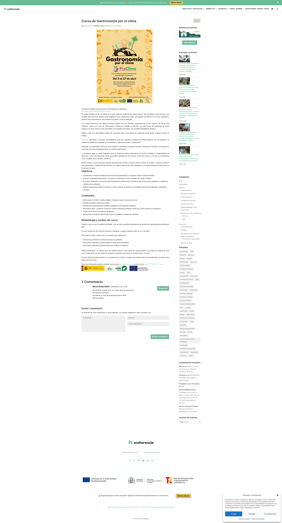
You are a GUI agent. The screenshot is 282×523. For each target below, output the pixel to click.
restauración (183, 345)
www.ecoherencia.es (126, 264)
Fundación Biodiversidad (187, 304)
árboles (191, 356)
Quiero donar (183, 496)
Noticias (107, 26)
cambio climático (185, 265)
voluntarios (183, 356)
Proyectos (182, 224)
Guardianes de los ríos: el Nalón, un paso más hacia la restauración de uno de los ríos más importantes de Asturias (189, 397)
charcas (182, 272)
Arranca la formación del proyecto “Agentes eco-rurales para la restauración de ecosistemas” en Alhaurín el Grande (189, 89)
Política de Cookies (244, 519)
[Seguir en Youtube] (143, 460)
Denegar (252, 514)
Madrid (192, 311)
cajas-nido (193, 262)
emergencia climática (186, 297)
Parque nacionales (187, 204)
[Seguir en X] (134, 460)
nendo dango (191, 314)
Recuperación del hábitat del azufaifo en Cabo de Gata (189, 377)
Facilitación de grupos (188, 200)
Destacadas (183, 184)
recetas (190, 332)
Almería (185, 216)
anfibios (182, 258)
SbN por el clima (186, 243)
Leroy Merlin (183, 311)
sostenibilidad (184, 352)
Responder (163, 288)
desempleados (184, 283)
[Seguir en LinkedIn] (147, 460)
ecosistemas (193, 290)
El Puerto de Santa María (191, 239)
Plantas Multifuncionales (187, 328)
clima (188, 272)
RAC (182, 386)
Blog (180, 181)
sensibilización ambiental (187, 348)
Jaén (184, 219)
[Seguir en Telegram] (152, 460)
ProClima (85, 140)
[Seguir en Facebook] (130, 460)
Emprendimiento (186, 197)
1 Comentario (116, 26)
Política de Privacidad (257, 519)
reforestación (184, 335)
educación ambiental (186, 293)
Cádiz (197, 279)
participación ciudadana (187, 318)
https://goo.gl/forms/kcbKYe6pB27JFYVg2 (96, 111)
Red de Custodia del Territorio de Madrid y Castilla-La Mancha (189, 369)
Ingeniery (146, 518)
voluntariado (194, 352)
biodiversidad (184, 262)
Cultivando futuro (187, 227)
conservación (184, 276)
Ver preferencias (270, 514)
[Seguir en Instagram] (139, 460)
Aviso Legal (111, 507)
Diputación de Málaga (186, 286)
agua (191, 251)
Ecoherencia (88, 26)
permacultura (184, 321)
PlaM (191, 321)
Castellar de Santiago (186, 269)
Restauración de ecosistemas (191, 213)
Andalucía (191, 255)
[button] (277, 495)
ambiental (183, 255)
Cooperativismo (186, 190)
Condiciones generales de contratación (161, 507)
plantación (183, 325)
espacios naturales (185, 300)
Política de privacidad (124, 507)
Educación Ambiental (188, 193)
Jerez (181, 307)
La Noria (188, 307)
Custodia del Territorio (186, 279)
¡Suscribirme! (189, 43)
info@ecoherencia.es (152, 452)
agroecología (184, 251)
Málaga (182, 314)
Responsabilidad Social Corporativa (187, 340)
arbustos (189, 258)
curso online (194, 276)
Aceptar (234, 514)
